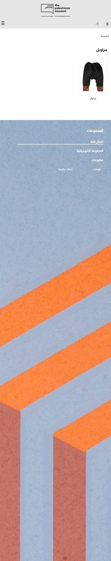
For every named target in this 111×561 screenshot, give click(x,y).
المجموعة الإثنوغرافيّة (89, 151)
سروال (93, 99)
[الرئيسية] (55, 10)
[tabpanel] (55, 172)
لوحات (96, 169)
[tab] (60, 141)
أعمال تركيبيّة (65, 169)
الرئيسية (105, 36)
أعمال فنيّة (96, 142)
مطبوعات (97, 160)
